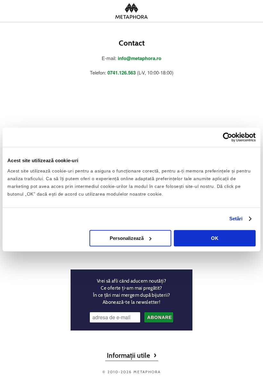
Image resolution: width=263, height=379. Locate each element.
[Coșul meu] (244, 11)
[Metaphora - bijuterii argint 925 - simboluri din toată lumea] (131, 11)
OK (214, 238)
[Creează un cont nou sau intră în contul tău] (217, 11)
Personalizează (127, 238)
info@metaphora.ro (139, 58)
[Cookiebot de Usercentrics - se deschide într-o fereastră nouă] (227, 137)
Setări (236, 218)
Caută (46, 11)
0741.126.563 (121, 72)
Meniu (18, 11)
